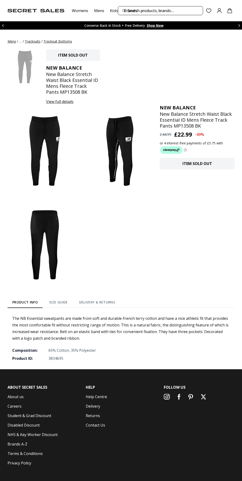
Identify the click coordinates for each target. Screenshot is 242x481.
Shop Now (155, 25)
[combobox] (160, 10)
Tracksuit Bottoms (57, 41)
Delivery (93, 406)
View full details (59, 101)
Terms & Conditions (25, 453)
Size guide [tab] (58, 302)
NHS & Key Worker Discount (33, 434)
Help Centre (96, 396)
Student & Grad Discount (29, 415)
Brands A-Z (17, 444)
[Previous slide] (3, 25)
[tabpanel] (121, 338)
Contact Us (95, 425)
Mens (99, 10)
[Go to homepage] (36, 10)
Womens (80, 10)
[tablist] (64, 303)
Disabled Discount (24, 425)
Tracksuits (32, 41)
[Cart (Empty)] (229, 10)
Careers (15, 406)
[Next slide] (239, 25)
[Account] (219, 10)
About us (16, 396)
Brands (130, 10)
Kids (114, 10)
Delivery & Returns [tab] (97, 302)
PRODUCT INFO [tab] (25, 302)
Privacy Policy (19, 463)
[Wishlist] (209, 11)
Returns (93, 415)
